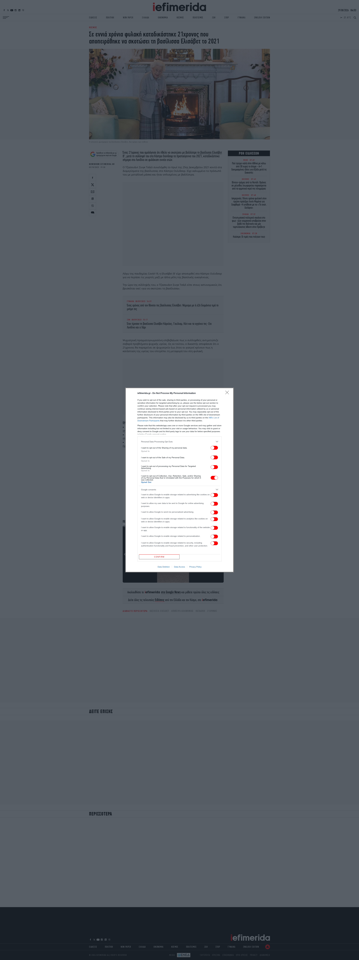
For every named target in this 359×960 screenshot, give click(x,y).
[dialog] (179, 480)
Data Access (179, 567)
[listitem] (179, 441)
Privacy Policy (195, 567)
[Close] (228, 393)
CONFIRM (159, 557)
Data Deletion (164, 567)
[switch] (214, 448)
